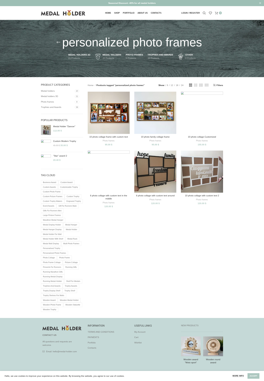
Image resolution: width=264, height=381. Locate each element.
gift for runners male (68, 206)
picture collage (71, 262)
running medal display (52, 277)
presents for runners (52, 267)
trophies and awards (52, 286)
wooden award (49, 300)
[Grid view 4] (195, 85)
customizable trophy (69, 187)
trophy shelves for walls (53, 295)
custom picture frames (52, 196)
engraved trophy (73, 201)
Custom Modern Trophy (64, 141)
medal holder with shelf (53, 239)
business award (49, 182)
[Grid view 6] (207, 85)
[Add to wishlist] (127, 110)
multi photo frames (71, 244)
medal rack (72, 239)
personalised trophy (51, 248)
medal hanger (71, 225)
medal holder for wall (52, 234)
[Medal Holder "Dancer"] (46, 130)
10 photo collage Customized (202, 137)
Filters (219, 85)
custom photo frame (52, 192)
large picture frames (52, 215)
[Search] (204, 13)
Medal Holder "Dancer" (64, 126)
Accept (253, 376)
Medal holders (48, 91)
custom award (67, 182)
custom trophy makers (52, 201)
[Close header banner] (260, 3)
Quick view (127, 103)
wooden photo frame (52, 305)
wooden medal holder (69, 300)
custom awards (49, 187)
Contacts (92, 348)
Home (91, 85)
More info (238, 376)
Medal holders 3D (49, 96)
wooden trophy (49, 309)
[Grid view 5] (201, 85)
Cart (136, 337)
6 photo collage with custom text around (155, 195)
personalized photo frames (54, 253)
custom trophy (73, 196)
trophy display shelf (51, 291)
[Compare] (127, 96)
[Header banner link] (127, 3)
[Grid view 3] (190, 85)
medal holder (71, 229)
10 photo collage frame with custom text (108, 137)
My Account (139, 332)
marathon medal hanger (53, 220)
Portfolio (92, 342)
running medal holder (52, 281)
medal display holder (52, 225)
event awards (48, 206)
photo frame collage (52, 262)
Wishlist (138, 342)
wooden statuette (72, 305)
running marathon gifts (53, 272)
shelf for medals (73, 281)
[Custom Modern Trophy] (46, 145)
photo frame (64, 258)
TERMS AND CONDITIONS (101, 332)
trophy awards (71, 286)
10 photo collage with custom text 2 (202, 195)
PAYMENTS (93, 337)
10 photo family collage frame (155, 137)
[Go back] (58, 42)
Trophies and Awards (51, 107)
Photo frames (47, 102)
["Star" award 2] (46, 159)
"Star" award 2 (60, 156)
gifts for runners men (52, 211)
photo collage (49, 258)
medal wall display (51, 244)
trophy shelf (69, 291)
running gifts (71, 267)
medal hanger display (52, 229)
